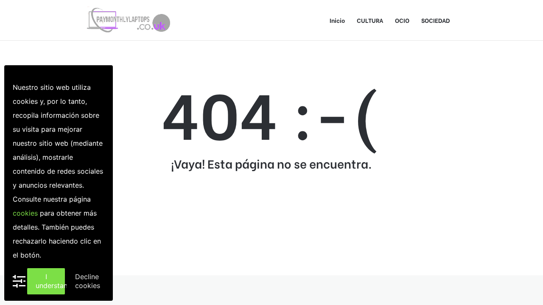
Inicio (337, 20)
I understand (50, 281)
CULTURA (370, 20)
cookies (25, 213)
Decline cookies (87, 281)
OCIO (402, 20)
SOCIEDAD (435, 20)
